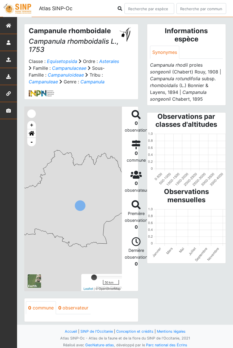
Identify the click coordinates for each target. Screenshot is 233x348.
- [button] (31, 142)
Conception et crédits (134, 331)
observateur (73, 308)
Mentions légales (171, 331)
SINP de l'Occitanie (96, 331)
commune (41, 308)
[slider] (94, 277)
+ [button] (31, 125)
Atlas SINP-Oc (55, 8)
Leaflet (88, 288)
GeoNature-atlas (99, 345)
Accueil (71, 331)
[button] (31, 133)
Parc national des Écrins (166, 345)
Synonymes (164, 52)
